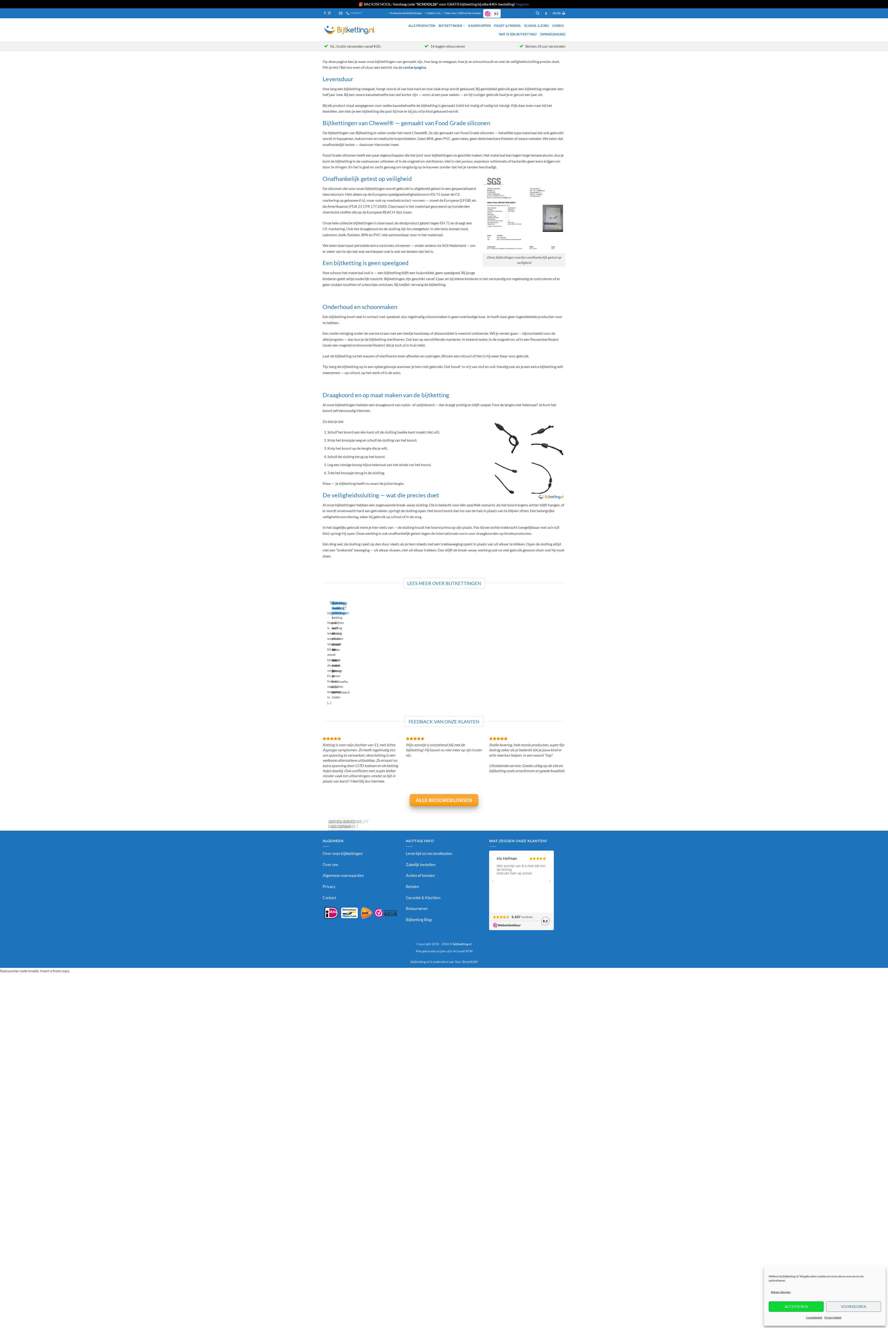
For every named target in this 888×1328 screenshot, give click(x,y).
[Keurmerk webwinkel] (361, 913)
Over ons (330, 864)
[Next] (336, 654)
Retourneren (417, 908)
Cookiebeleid (814, 1317)
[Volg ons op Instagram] (329, 13)
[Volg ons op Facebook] (325, 13)
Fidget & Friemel (507, 26)
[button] (546, 13)
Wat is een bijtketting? (518, 34)
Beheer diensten (781, 1292)
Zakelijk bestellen (420, 864)
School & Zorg (536, 26)
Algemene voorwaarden (343, 875)
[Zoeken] (537, 13)
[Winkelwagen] (552, 34)
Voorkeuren (853, 1306)
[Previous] (323, 654)
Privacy (329, 886)
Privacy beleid (832, 1317)
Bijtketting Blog (419, 919)
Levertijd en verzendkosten (429, 853)
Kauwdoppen (479, 26)
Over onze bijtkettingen (343, 853)
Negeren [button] (522, 4)
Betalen (412, 886)
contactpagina (414, 67)
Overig (558, 26)
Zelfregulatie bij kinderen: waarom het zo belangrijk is (344, 826)
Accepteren (796, 1306)
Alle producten (421, 26)
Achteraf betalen (420, 875)
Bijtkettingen (450, 26)
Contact (329, 897)
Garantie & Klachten (423, 897)
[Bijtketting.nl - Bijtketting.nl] (349, 30)
